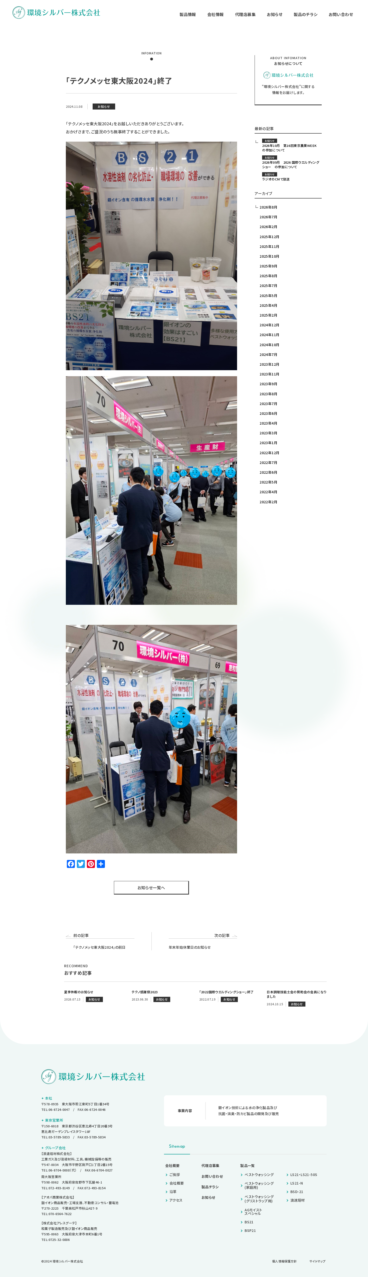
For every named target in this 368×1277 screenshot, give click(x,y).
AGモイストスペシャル (253, 1211)
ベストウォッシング (259, 1174)
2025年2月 (268, 315)
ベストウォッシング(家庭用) (259, 1185)
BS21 (249, 1221)
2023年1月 (268, 442)
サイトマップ (317, 1261)
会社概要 (172, 1165)
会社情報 (215, 14)
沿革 (173, 1191)
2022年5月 (268, 481)
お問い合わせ (341, 14)
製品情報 (187, 14)
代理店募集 (245, 14)
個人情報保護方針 (284, 1261)
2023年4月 (268, 423)
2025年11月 (269, 246)
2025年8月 (268, 275)
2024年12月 (269, 324)
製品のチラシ (305, 14)
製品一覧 (247, 1165)
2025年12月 (269, 236)
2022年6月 (268, 472)
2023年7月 (268, 403)
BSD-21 (296, 1191)
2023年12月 (269, 364)
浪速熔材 (297, 1200)
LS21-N (296, 1183)
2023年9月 (268, 383)
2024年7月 (268, 354)
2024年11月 (269, 334)
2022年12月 (269, 452)
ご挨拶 (174, 1174)
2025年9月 (268, 265)
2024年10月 (269, 344)
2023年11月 (269, 373)
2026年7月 (268, 216)
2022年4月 (268, 491)
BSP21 (250, 1230)
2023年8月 (268, 393)
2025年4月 (268, 305)
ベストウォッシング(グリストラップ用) (259, 1198)
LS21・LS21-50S (303, 1174)
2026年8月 (268, 207)
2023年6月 (268, 413)
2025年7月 (268, 285)
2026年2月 (268, 226)
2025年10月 (269, 256)
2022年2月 (268, 501)
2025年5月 (268, 295)
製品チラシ (210, 1186)
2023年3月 (268, 432)
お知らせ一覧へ (151, 888)
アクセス (176, 1200)
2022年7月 (268, 462)
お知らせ (274, 14)
